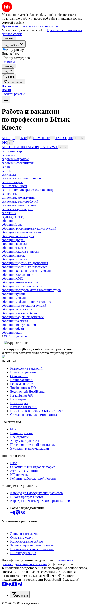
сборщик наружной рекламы (23, 317)
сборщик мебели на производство (26, 301)
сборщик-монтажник (17, 309)
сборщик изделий (14, 259)
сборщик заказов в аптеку (20, 251)
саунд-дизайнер (13, 217)
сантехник (9, 193)
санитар (7, 170)
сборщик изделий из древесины (25, 263)
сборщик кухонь (13, 294)
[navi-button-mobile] (6, 99)
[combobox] (20, 594)
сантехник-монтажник (18, 197)
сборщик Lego (12, 224)
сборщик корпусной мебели (22, 286)
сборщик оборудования (19, 325)
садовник (8, 155)
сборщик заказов (14, 247)
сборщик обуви (13, 328)
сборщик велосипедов (18, 236)
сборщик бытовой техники (21, 232)
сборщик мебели (14, 298)
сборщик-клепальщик (17, 274)
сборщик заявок (13, 255)
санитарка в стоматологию (21, 178)
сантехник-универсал (17, 209)
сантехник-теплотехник (19, 205)
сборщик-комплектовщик (20, 282)
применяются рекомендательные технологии (37, 562)
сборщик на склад (15, 321)
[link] (9, 76)
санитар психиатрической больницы (28, 190)
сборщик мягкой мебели (19, 313)
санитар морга (12, 182)
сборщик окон (12, 332)
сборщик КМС (12, 278)
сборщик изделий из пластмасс (24, 267)
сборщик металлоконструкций (24, 305)
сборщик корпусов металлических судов (31, 290)
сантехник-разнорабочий (20, 201)
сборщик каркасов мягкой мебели (26, 271)
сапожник (9, 213)
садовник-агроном (15, 159)
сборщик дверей (13, 240)
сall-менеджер (12, 151)
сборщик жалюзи (14, 244)
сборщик (8, 220)
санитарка (9, 174)
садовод (7, 167)
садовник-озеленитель (18, 163)
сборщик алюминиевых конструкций (29, 228)
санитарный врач (14, 186)
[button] (6, 86)
